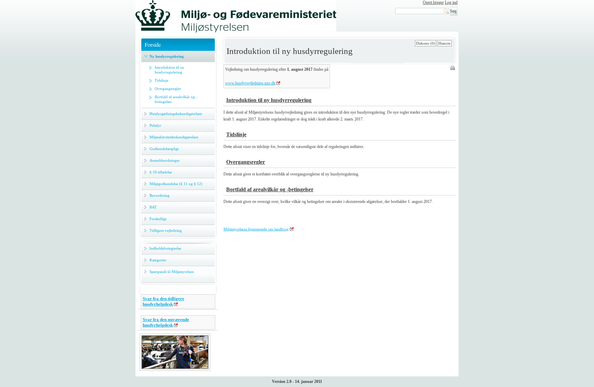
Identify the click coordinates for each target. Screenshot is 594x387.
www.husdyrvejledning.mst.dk (250, 83)
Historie (444, 43)
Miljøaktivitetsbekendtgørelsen (174, 137)
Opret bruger (433, 2)
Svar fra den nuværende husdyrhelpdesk (166, 322)
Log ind (451, 2)
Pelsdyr (155, 125)
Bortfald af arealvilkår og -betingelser (176, 99)
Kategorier (158, 260)
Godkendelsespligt (164, 149)
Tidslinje (161, 80)
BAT (153, 207)
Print (453, 68)
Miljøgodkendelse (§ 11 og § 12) (176, 184)
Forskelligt (158, 219)
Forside (153, 44)
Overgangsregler (168, 89)
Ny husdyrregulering (167, 56)
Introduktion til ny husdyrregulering (169, 69)
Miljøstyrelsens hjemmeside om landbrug (256, 229)
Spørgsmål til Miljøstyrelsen (172, 272)
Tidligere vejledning (166, 230)
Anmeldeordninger (165, 160)
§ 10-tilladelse (161, 172)
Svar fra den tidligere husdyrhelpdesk (163, 301)
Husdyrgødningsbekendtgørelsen (176, 114)
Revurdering (159, 195)
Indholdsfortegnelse (165, 248)
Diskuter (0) (425, 43)
